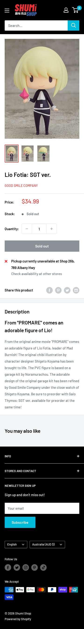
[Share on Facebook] (49, 290)
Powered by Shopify (18, 619)
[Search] (73, 25)
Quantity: (12, 229)
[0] (75, 10)
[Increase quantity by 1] (51, 229)
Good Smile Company (21, 186)
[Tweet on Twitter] (67, 290)
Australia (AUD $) (43, 544)
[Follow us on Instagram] (25, 567)
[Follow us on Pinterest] (34, 567)
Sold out (42, 246)
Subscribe (20, 522)
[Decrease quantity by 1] (27, 229)
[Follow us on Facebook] (8, 567)
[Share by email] (76, 290)
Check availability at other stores (36, 274)
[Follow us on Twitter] (17, 567)
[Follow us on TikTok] (43, 567)
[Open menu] (7, 10)
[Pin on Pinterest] (58, 290)
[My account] (66, 10)
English (12, 544)
